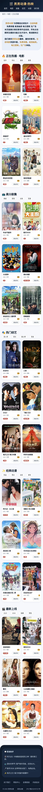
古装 (21, 198)
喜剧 (21, 60)
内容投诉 (36, 782)
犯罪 (29, 198)
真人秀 (6, 337)
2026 (14, 613)
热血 (5, 475)
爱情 (13, 198)
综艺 (23, 8)
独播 (22, 613)
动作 (5, 60)
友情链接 (26, 782)
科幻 (13, 60)
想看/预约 (15, 100)
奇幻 (13, 475)
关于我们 (7, 782)
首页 (5, 8)
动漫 (29, 8)
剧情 (29, 60)
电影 (11, 8)
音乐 (14, 337)
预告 (30, 613)
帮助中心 (16, 782)
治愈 (21, 475)
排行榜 (36, 8)
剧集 (17, 8)
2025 (5, 613)
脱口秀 (23, 337)
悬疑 (5, 198)
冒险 (29, 475)
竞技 (32, 337)
